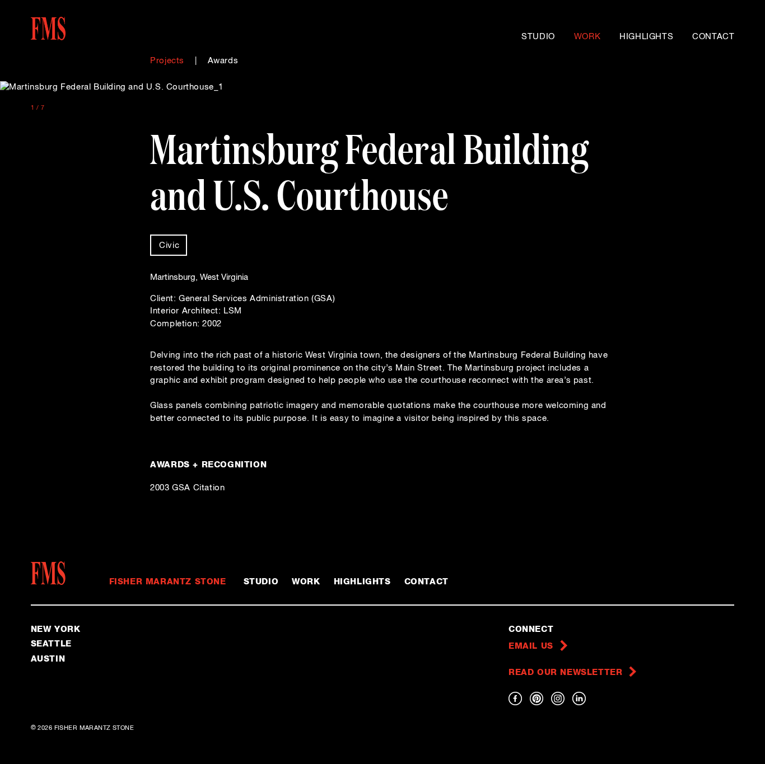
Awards (223, 61)
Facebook (515, 698)
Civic (169, 245)
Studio (538, 36)
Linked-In (579, 698)
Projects (167, 61)
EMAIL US (531, 646)
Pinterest (536, 698)
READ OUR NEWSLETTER (565, 672)
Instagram (558, 698)
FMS (52, 573)
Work (587, 36)
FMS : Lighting (72, 28)
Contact (713, 36)
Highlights (646, 36)
